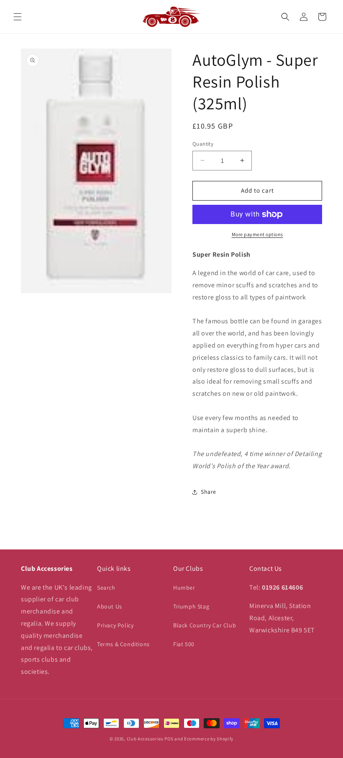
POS (168, 739)
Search (106, 587)
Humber (184, 587)
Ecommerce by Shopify (208, 739)
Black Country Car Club (204, 625)
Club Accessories (145, 739)
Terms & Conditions (123, 644)
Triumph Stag (191, 606)
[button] (17, 17)
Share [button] (208, 491)
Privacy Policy (115, 625)
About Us (109, 606)
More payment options (257, 234)
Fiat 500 (184, 644)
